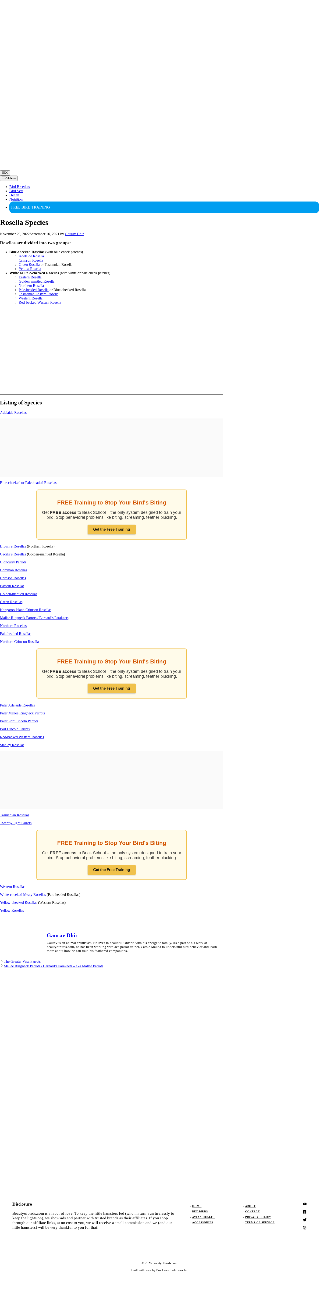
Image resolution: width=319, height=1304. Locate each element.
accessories (202, 1222)
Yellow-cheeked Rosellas (18, 902)
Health (14, 195)
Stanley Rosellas (12, 745)
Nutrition (16, 199)
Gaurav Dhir (62, 935)
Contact (252, 1211)
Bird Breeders (19, 187)
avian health (203, 1217)
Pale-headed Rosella (34, 290)
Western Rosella (31, 298)
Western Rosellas (12, 887)
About (250, 1206)
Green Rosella (29, 265)
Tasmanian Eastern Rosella (38, 294)
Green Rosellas (11, 602)
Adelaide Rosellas (13, 412)
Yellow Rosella (30, 269)
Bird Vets (16, 191)
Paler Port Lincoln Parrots (19, 721)
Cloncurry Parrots (13, 562)
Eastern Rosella (30, 277)
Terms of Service (260, 1222)
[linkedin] (305, 1228)
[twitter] (305, 1212)
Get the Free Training (111, 529)
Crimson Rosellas (13, 578)
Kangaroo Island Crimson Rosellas (25, 610)
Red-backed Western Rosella (40, 302)
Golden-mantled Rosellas (18, 594)
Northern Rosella (31, 286)
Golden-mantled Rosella (36, 281)
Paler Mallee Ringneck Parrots (22, 713)
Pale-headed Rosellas (15, 634)
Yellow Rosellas (12, 910)
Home (196, 1206)
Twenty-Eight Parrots (16, 823)
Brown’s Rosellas (13, 546)
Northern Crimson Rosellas (20, 642)
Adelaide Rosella (31, 256)
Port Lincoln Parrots (15, 729)
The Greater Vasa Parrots (22, 961)
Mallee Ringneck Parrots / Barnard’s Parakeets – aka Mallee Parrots (53, 966)
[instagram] (305, 1204)
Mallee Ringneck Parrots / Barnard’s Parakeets (34, 618)
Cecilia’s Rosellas (13, 554)
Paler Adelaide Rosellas (17, 705)
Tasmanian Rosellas (14, 815)
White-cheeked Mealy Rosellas (23, 895)
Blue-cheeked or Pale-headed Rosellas (28, 483)
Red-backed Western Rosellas (22, 737)
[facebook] (305, 1220)
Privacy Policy (258, 1217)
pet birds (200, 1211)
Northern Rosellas (13, 626)
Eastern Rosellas (12, 586)
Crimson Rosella (31, 260)
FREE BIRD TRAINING (30, 207)
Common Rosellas (13, 570)
